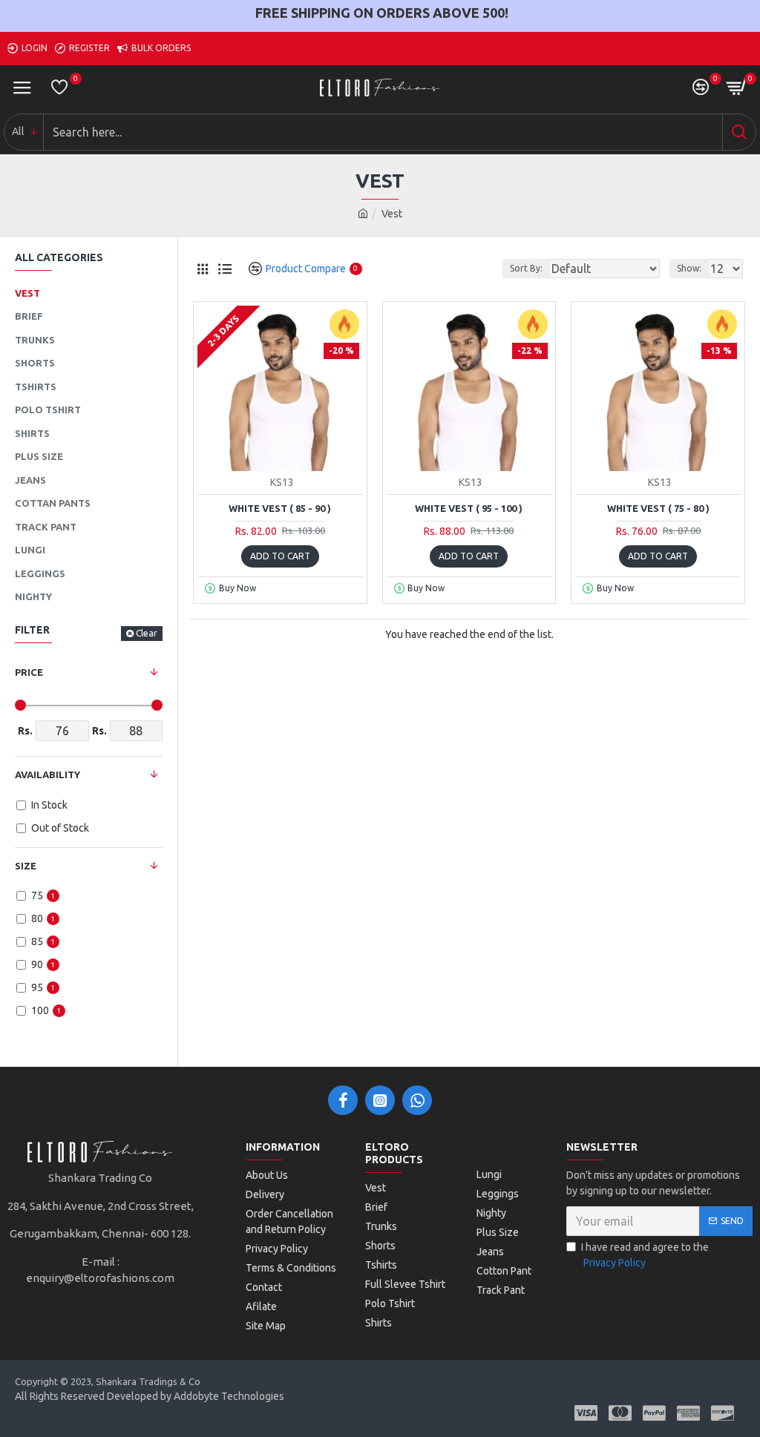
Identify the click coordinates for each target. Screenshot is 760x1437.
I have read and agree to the (645, 1255)
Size (25, 866)
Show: (689, 268)
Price (29, 672)
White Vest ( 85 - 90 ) (280, 508)
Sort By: (526, 268)
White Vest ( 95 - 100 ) (468, 508)
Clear (146, 633)
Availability (47, 774)
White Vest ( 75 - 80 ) (658, 508)
